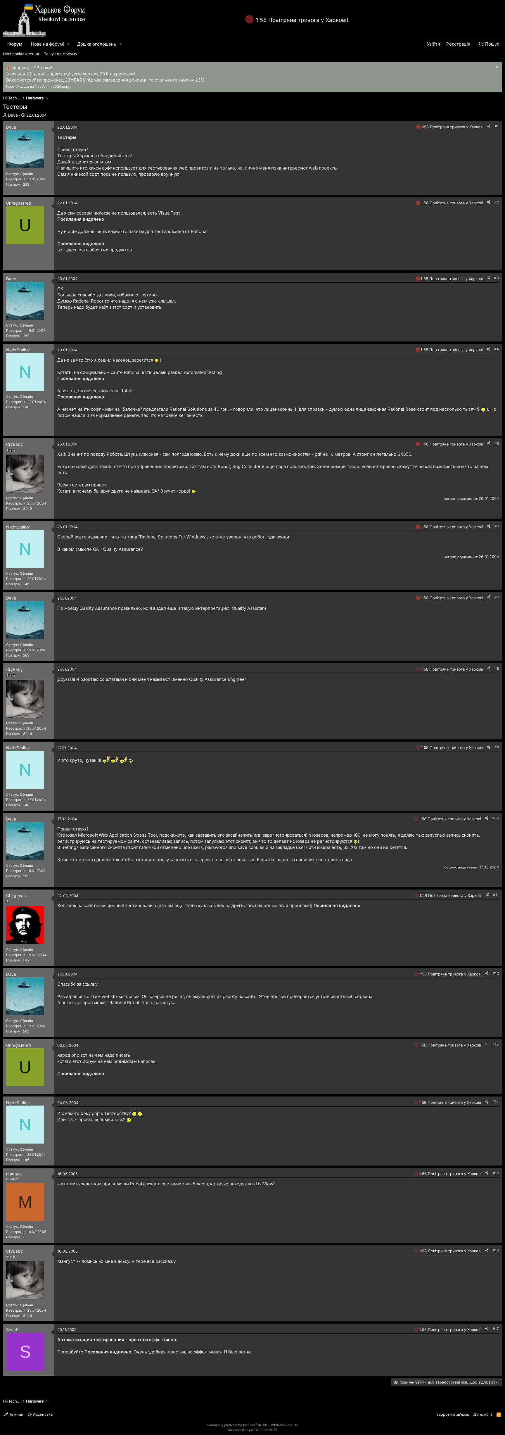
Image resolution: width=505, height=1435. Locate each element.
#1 (497, 126)
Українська (42, 1414)
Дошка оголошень (96, 44)
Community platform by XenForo (252, 1425)
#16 (496, 1250)
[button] (69, 44)
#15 (496, 1173)
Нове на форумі (47, 44)
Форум (14, 44)
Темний (15, 1414)
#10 (495, 818)
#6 (496, 526)
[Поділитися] (489, 126)
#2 (496, 202)
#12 (496, 973)
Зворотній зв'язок (452, 1414)
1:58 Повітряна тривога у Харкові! (302, 20)
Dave (13, 115)
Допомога (482, 1414)
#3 (496, 278)
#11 (496, 894)
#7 (496, 597)
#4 (496, 349)
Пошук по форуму (60, 53)
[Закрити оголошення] (496, 68)
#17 (496, 1329)
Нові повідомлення (21, 53)
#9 (496, 747)
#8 (496, 668)
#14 (495, 1101)
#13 (495, 1044)
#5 (496, 443)
